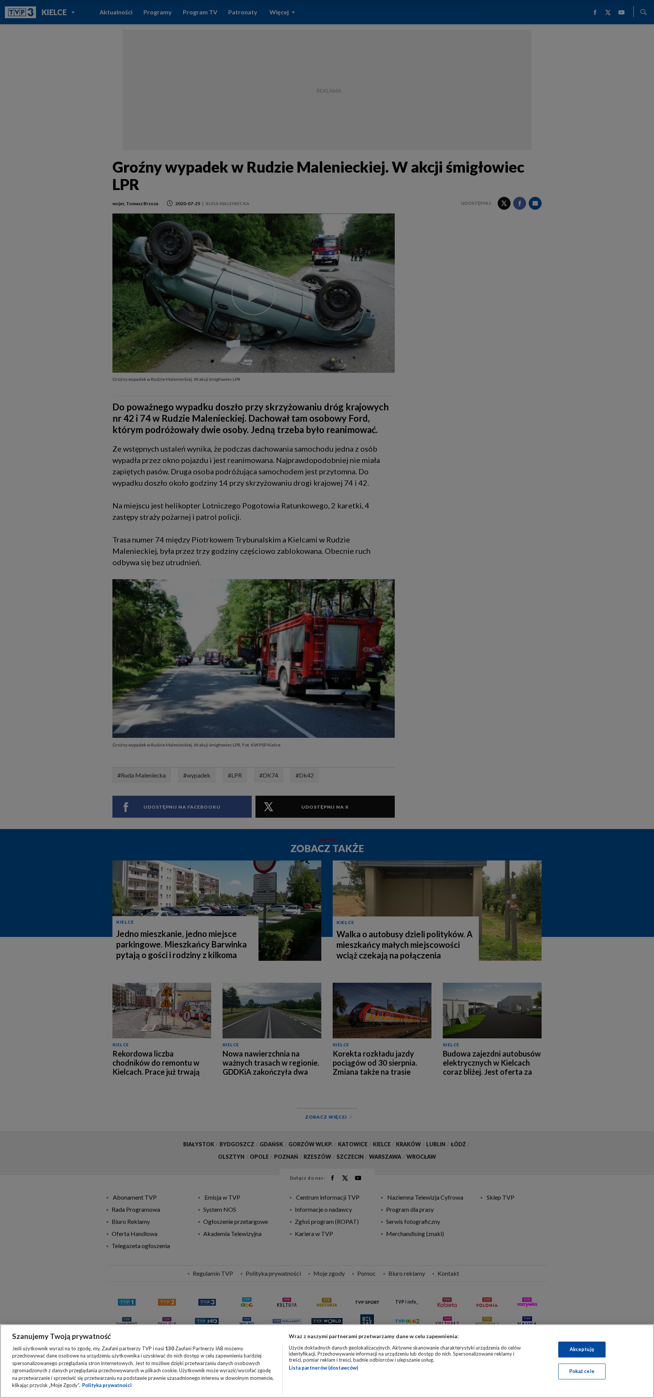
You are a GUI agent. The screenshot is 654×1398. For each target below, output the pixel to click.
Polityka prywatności (107, 1385)
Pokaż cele (582, 1371)
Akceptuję (582, 1349)
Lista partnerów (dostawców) (323, 1368)
